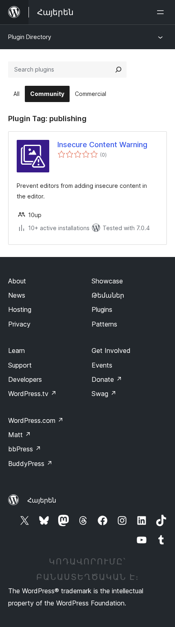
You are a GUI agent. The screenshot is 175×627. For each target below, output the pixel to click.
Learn (16, 350)
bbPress (24, 449)
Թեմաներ (108, 295)
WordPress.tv (32, 394)
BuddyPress (30, 463)
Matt (19, 435)
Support (20, 365)
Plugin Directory (29, 36)
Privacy (19, 324)
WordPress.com (35, 420)
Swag (104, 394)
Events (102, 365)
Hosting (19, 309)
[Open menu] (162, 12)
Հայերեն (41, 500)
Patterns (104, 324)
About (17, 281)
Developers (25, 379)
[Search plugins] (118, 69)
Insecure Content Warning (102, 144)
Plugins (102, 309)
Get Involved (111, 350)
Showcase (107, 281)
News (16, 295)
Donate (107, 379)
